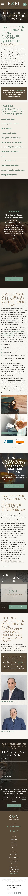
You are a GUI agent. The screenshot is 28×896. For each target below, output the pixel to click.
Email (2, 772)
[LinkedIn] (14, 831)
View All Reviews (12, 279)
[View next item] (15, 276)
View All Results (16, 606)
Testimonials (14, 845)
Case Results (14, 842)
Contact (14, 848)
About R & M (14, 839)
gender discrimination (8, 335)
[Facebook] (10, 831)
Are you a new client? (6, 776)
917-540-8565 (14, 826)
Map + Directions (14, 863)
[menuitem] (7, 889)
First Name (3, 758)
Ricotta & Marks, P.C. (6, 58)
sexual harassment (16, 331)
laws (9, 320)
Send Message (14, 805)
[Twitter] (17, 831)
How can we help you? (6, 781)
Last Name (3, 763)
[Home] (13, 4)
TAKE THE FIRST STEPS (12, 486)
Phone (2, 767)
